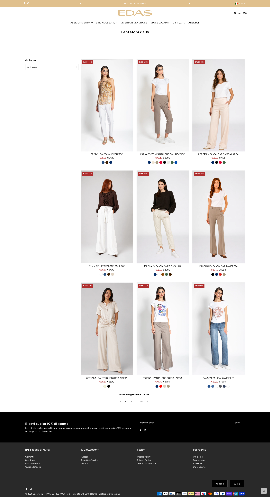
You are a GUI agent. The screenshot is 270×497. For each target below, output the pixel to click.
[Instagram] (28, 3)
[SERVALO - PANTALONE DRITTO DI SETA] (107, 328)
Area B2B (197, 463)
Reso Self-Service (89, 460)
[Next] (189, 4)
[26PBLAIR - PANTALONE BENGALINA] (163, 216)
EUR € (242, 3)
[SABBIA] (112, 274)
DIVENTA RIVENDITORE (134, 22)
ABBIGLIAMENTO (80, 22)
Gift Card (85, 463)
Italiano (220, 483)
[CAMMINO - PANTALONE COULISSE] (107, 216)
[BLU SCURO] (224, 386)
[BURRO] (159, 274)
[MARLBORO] (220, 274)
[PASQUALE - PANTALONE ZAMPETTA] (218, 216)
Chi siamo (198, 456)
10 (141, 401)
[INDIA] (160, 162)
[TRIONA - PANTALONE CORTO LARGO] (163, 328)
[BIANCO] (101, 274)
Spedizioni (30, 460)
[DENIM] (103, 162)
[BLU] (110, 162)
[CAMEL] (162, 274)
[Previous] (81, 4)
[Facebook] (24, 3)
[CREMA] (153, 162)
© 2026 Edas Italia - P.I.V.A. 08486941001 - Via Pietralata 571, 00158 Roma (61, 494)
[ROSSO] (160, 386)
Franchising (199, 460)
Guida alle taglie (33, 467)
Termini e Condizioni (147, 463)
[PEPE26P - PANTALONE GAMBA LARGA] (218, 105)
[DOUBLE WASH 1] (228, 386)
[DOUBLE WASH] (209, 386)
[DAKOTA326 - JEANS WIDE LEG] (218, 328)
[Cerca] (235, 13)
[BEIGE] (105, 386)
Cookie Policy (143, 456)
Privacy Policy (144, 460)
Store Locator (199, 467)
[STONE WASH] (212, 386)
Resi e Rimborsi (32, 463)
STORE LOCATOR (160, 22)
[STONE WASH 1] (216, 386)
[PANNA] (168, 162)
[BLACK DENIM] (220, 386)
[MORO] (106, 162)
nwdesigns (114, 494)
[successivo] (147, 401)
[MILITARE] (172, 162)
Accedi (84, 456)
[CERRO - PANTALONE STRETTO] (107, 105)
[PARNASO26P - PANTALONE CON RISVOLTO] (163, 105)
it (233, 3)
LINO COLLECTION (106, 22)
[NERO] (164, 162)
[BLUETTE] (176, 162)
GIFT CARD (179, 22)
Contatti (29, 456)
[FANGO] (157, 162)
